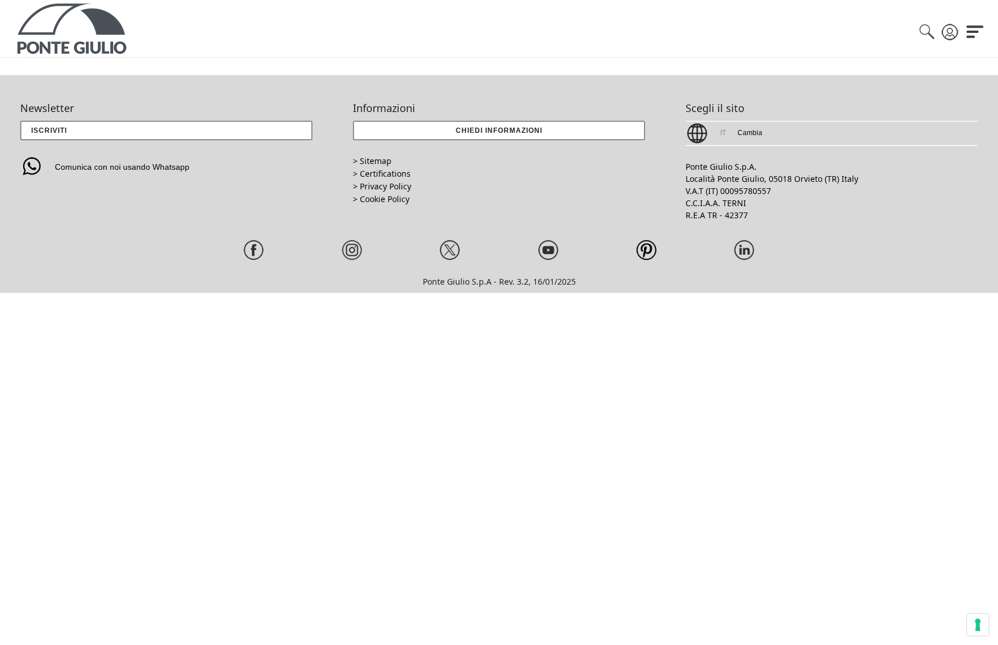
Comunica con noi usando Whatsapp (122, 166)
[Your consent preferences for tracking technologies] (978, 625)
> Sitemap (372, 160)
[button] (499, 130)
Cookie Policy (384, 198)
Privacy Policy (385, 186)
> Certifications (382, 173)
